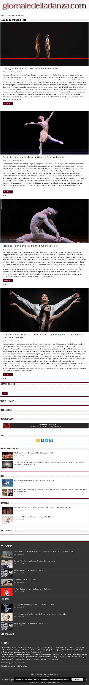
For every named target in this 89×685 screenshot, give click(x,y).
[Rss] (38, 440)
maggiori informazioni (62, 679)
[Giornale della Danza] (44, 6)
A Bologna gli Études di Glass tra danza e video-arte (30, 68)
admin (6, 341)
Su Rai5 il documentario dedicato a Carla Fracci (32, 589)
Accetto (77, 679)
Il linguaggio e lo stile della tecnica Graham (31, 570)
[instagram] (51, 440)
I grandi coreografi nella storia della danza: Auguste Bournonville (40, 614)
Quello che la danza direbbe (25, 580)
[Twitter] (46, 440)
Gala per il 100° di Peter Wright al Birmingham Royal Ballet (33, 517)
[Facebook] (42, 440)
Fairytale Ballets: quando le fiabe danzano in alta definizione (34, 480)
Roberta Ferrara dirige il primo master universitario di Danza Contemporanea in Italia (42, 507)
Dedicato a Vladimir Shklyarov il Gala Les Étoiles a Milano (33, 157)
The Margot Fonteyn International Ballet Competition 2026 (33, 453)
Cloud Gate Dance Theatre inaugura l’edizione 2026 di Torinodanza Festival (43, 552)
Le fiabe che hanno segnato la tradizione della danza (34, 605)
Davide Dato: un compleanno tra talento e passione (34, 561)
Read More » (7, 103)
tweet (5, 107)
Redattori (7, 72)
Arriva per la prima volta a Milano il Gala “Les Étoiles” (31, 245)
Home (2, 15)
